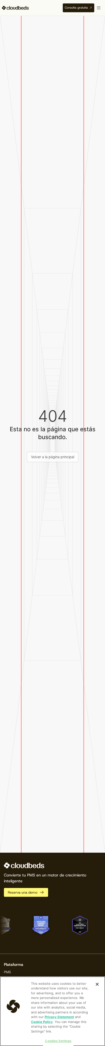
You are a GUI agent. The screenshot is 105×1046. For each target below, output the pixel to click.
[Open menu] (98, 7)
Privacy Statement (59, 1017)
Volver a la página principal (52, 457)
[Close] (97, 984)
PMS (7, 972)
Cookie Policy (42, 1022)
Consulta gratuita (76, 8)
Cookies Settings (58, 1041)
